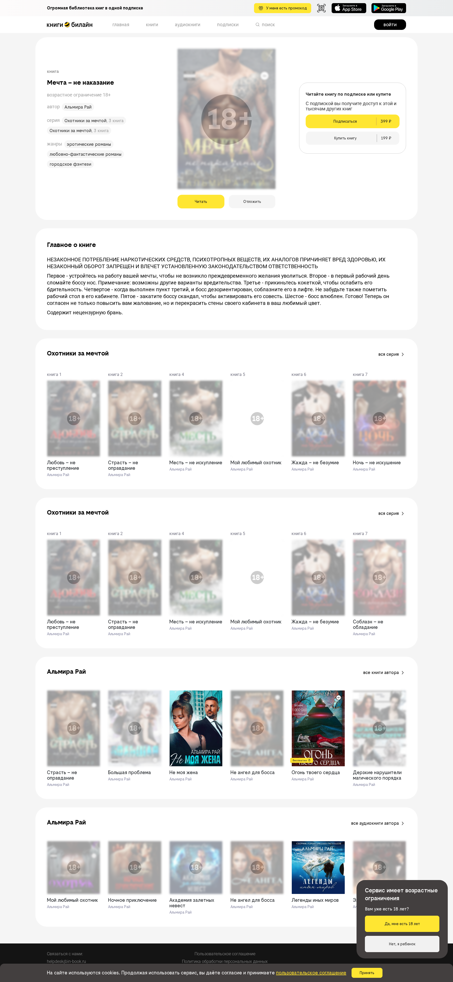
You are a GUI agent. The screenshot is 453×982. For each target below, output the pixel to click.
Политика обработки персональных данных (225, 961)
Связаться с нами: (65, 953)
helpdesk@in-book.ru (66, 961)
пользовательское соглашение (311, 972)
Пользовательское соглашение (225, 953)
